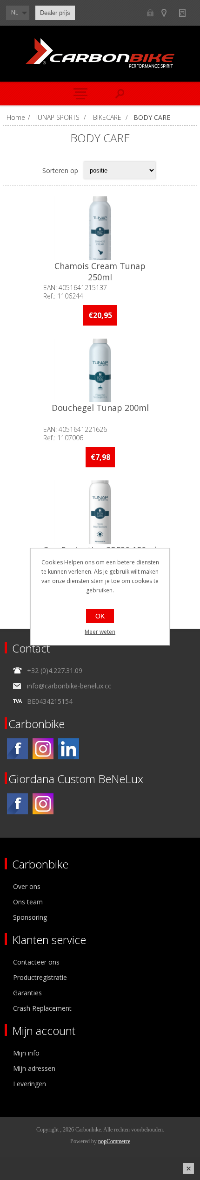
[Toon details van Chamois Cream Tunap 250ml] (99, 228)
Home (16, 117)
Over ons (26, 886)
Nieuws (186, 13)
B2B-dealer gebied (150, 13)
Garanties (27, 992)
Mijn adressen (34, 1068)
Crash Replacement (42, 1008)
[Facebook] (17, 748)
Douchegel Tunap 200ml (100, 407)
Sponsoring (30, 917)
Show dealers (168, 13)
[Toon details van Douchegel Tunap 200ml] (99, 371)
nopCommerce (114, 1141)
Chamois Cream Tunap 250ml (100, 271)
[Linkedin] (68, 748)
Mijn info (26, 1052)
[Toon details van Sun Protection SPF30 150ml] (99, 512)
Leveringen (29, 1083)
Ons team (28, 901)
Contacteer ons (36, 962)
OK (100, 616)
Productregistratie (40, 977)
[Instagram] (43, 748)
